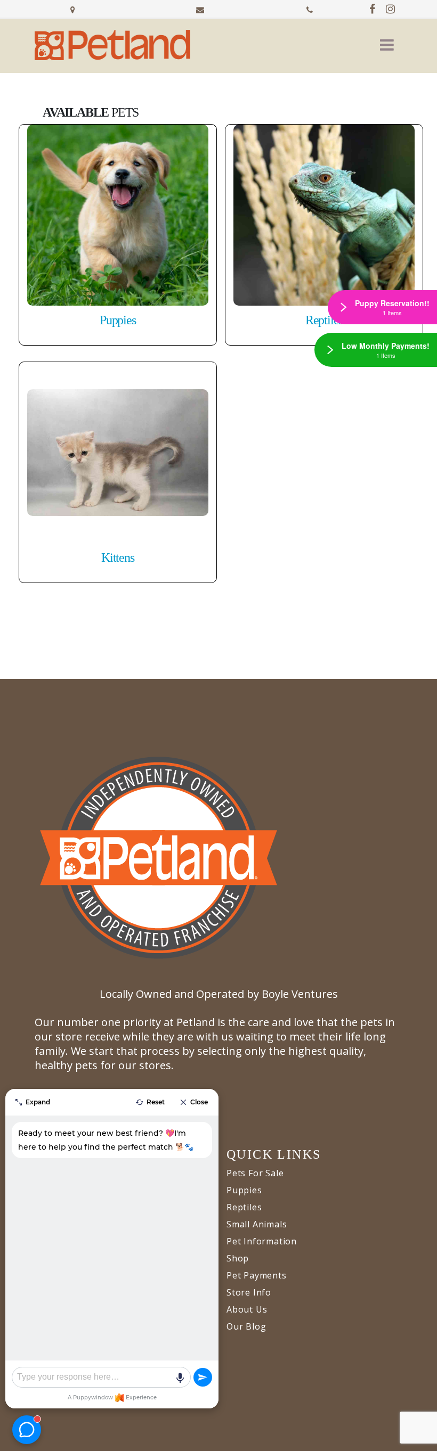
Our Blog (246, 1326)
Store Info (248, 1292)
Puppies (244, 1190)
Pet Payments (256, 1275)
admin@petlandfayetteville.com (200, 8)
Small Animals (256, 1224)
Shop (237, 1258)
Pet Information (261, 1241)
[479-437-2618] (309, 8)
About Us (246, 1309)
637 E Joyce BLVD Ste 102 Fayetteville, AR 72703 (73, 8)
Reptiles (244, 1207)
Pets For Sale (255, 1173)
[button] (386, 44)
